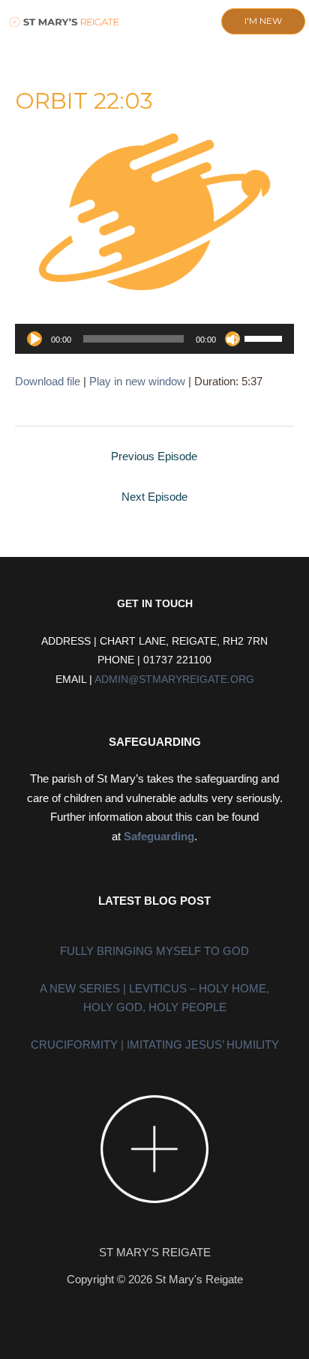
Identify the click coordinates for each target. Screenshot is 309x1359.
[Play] (34, 338)
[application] (154, 339)
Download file (47, 381)
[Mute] (232, 338)
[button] (141, 22)
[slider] (265, 337)
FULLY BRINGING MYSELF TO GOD (154, 950)
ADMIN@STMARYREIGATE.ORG (174, 679)
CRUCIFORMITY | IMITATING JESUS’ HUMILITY (155, 1044)
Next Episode (155, 496)
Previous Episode (154, 456)
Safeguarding (159, 836)
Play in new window (137, 381)
